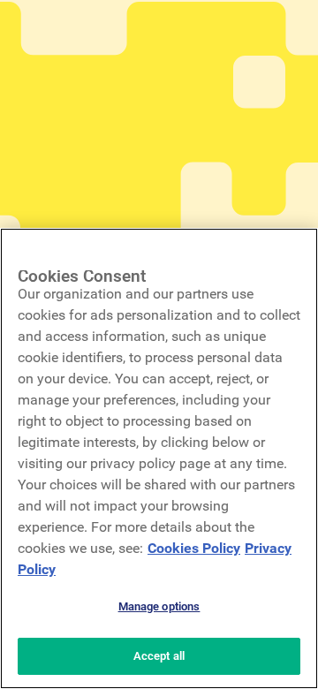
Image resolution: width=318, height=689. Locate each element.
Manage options (159, 606)
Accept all (159, 655)
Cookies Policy (194, 548)
